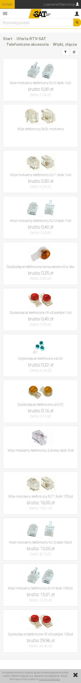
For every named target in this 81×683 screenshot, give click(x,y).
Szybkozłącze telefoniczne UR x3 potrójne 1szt (40, 313)
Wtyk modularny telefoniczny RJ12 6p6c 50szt (40, 542)
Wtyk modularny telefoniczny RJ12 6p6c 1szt (40, 221)
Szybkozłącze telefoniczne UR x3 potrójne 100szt (40, 634)
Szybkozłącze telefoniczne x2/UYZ (40, 404)
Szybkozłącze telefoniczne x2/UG (40, 358)
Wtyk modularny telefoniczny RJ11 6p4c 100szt (40, 496)
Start (7, 38)
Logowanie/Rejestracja (60, 4)
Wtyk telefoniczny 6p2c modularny (40, 129)
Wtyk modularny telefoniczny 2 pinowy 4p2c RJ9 (40, 450)
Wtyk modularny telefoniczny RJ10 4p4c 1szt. (40, 83)
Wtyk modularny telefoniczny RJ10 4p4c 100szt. (40, 588)
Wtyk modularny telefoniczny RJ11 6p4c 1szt (40, 175)
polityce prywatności (49, 679)
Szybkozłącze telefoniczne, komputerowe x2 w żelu (40, 267)
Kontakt (7, 4)
